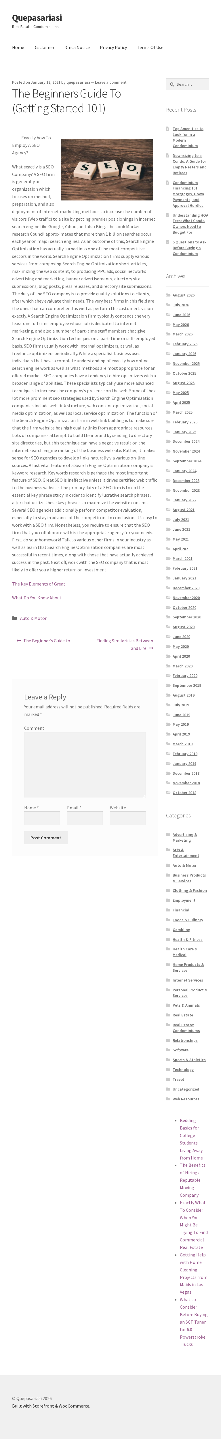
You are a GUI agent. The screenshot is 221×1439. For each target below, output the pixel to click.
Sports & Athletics (189, 1059)
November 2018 (186, 782)
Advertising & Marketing (185, 837)
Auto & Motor (33, 618)
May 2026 (181, 324)
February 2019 (185, 753)
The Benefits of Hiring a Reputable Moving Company (192, 1180)
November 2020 (186, 597)
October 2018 (184, 792)
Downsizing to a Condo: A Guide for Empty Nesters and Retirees (190, 164)
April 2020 (181, 656)
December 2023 (186, 480)
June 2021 (181, 529)
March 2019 (183, 743)
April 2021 (181, 548)
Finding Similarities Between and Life (124, 644)
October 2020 (184, 607)
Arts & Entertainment (186, 852)
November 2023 (186, 490)
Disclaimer (43, 47)
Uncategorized (186, 1089)
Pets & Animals (186, 1005)
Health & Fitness (188, 939)
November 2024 (186, 451)
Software (180, 1049)
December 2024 (186, 441)
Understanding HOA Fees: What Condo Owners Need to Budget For (190, 224)
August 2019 (184, 695)
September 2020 (187, 617)
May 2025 (181, 392)
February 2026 (185, 343)
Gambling (181, 929)
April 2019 (181, 734)
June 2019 (181, 714)
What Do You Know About (37, 598)
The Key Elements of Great (38, 584)
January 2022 (184, 499)
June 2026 (181, 314)
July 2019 (181, 705)
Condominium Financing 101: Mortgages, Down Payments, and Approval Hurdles (188, 194)
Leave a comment (111, 82)
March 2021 (183, 558)
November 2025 (186, 363)
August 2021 (184, 509)
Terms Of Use (150, 47)
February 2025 (185, 422)
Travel (178, 1079)
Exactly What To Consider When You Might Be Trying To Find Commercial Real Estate (194, 1225)
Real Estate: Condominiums (186, 1027)
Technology (183, 1069)
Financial (181, 910)
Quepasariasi (37, 17)
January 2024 (184, 470)
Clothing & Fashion (190, 890)
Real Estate (183, 1015)
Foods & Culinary (188, 919)
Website (118, 808)
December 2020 (186, 587)
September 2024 (187, 461)
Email (74, 808)
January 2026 (184, 353)
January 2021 (184, 578)
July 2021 (181, 519)
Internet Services (188, 980)
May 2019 (181, 724)
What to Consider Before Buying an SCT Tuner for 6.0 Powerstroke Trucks (194, 1322)
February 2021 (185, 568)
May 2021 (181, 539)
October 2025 (184, 373)
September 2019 (187, 685)
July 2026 (181, 304)
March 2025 (183, 412)
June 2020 (181, 636)
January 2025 (184, 431)
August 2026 (184, 295)
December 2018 (186, 773)
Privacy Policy (113, 47)
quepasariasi (78, 82)
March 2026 (183, 334)
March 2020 (183, 666)
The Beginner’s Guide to (46, 642)
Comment (34, 728)
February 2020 (185, 675)
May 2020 (181, 646)
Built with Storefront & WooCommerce (50, 1406)
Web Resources (186, 1099)
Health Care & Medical (185, 951)
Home (18, 47)
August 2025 (184, 382)
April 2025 (181, 402)
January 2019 (184, 763)
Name (31, 808)
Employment (184, 900)
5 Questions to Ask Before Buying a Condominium (189, 247)
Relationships (185, 1040)
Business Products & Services (189, 878)
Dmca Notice (77, 47)
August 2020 (184, 626)
